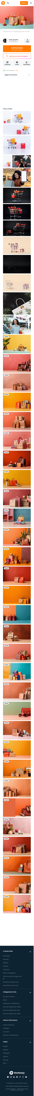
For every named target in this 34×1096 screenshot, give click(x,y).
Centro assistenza (8, 1050)
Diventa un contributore (10, 1061)
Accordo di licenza (9, 1022)
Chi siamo (6, 1057)
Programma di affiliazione (11, 1029)
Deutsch (5, 1082)
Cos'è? (16, 70)
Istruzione (6, 995)
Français (5, 1085)
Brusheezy (6, 981)
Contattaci (6, 1054)
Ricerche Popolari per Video (11, 1039)
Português (6, 1079)
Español (5, 1075)
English (5, 1072)
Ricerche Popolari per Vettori (12, 1032)
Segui (27, 42)
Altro (4, 1089)
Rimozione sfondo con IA (11, 1008)
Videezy (5, 988)
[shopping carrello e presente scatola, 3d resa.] (16, 271)
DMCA (5, 1026)
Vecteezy (5, 985)
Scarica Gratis (17, 49)
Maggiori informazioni (11, 74)
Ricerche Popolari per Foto (11, 1036)
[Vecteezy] (3, 3)
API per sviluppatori (9, 998)
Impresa (5, 992)
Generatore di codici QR (10, 1011)
